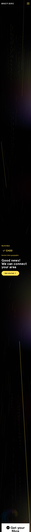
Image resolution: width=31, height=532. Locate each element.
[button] (28, 3)
